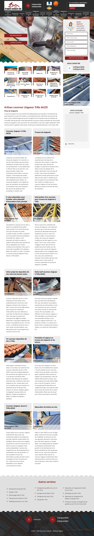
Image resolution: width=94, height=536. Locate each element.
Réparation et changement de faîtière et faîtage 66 (35, 14)
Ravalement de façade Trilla (17, 489)
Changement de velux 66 (78, 14)
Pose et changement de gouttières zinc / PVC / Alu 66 (56, 14)
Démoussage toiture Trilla (16, 495)
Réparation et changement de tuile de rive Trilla (75, 489)
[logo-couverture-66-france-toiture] (13, 5)
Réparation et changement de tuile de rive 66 (63, 14)
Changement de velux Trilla (45, 496)
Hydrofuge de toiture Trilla (73, 493)
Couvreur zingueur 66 (42, 14)
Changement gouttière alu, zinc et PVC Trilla (47, 489)
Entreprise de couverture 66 (8, 14)
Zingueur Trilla (13, 492)
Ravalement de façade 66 (28, 14)
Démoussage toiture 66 (15, 14)
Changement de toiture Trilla (45, 493)
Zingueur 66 (22, 14)
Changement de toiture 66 (86, 14)
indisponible (36, 4)
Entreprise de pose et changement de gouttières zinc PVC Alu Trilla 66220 (76, 503)
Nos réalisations (15, 35)
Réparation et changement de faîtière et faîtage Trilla (74, 498)
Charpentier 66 (71, 14)
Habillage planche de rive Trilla (18, 501)
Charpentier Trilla (42, 499)
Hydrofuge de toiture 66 (49, 14)
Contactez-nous (15, 42)
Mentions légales (58, 531)
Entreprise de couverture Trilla (18, 498)
